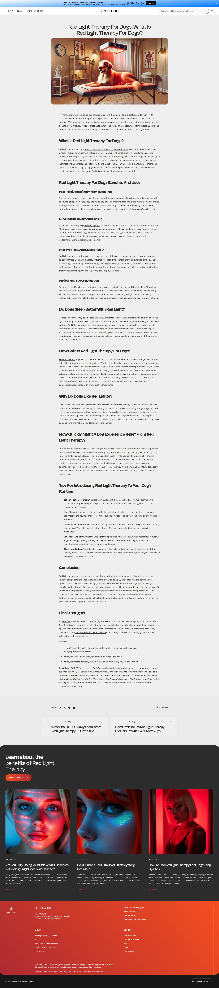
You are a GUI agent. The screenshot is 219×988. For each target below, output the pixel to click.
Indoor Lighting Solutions (45, 947)
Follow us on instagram (134, 908)
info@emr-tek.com (53, 918)
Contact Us (129, 951)
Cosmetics (39, 951)
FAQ (126, 943)
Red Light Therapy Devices (46, 935)
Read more (9, 890)
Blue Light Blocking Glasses (46, 943)
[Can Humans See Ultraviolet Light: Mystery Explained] (109, 821)
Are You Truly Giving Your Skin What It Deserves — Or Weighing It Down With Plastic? (37, 867)
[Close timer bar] (216, 3)
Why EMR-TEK (130, 935)
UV (36, 939)
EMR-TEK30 (150, 3)
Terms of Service (131, 911)
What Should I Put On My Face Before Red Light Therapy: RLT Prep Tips (76, 729)
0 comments (163, 708)
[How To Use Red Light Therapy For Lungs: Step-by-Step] (181, 821)
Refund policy (130, 915)
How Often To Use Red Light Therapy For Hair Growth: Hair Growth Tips (139, 729)
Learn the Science (131, 939)
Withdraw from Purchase (135, 919)
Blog (126, 947)
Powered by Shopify (27, 981)
